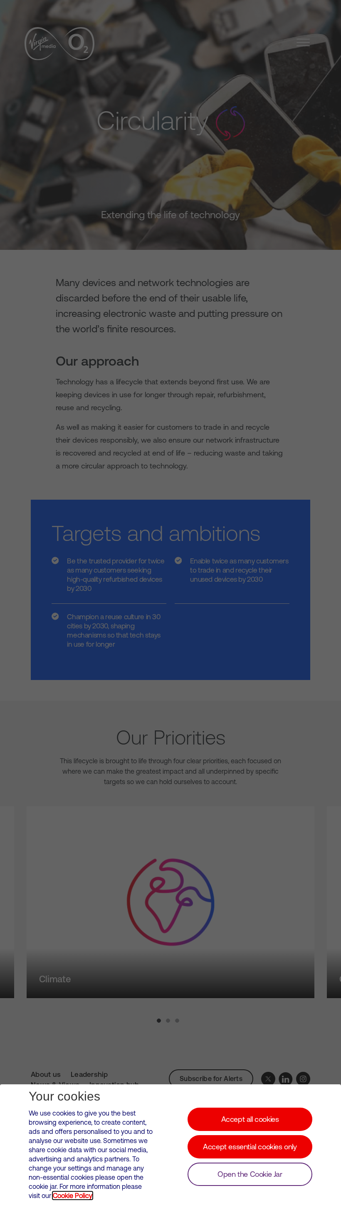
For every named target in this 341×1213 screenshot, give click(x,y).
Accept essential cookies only (250, 1146)
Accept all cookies (250, 1119)
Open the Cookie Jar (249, 1174)
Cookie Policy (72, 1195)
